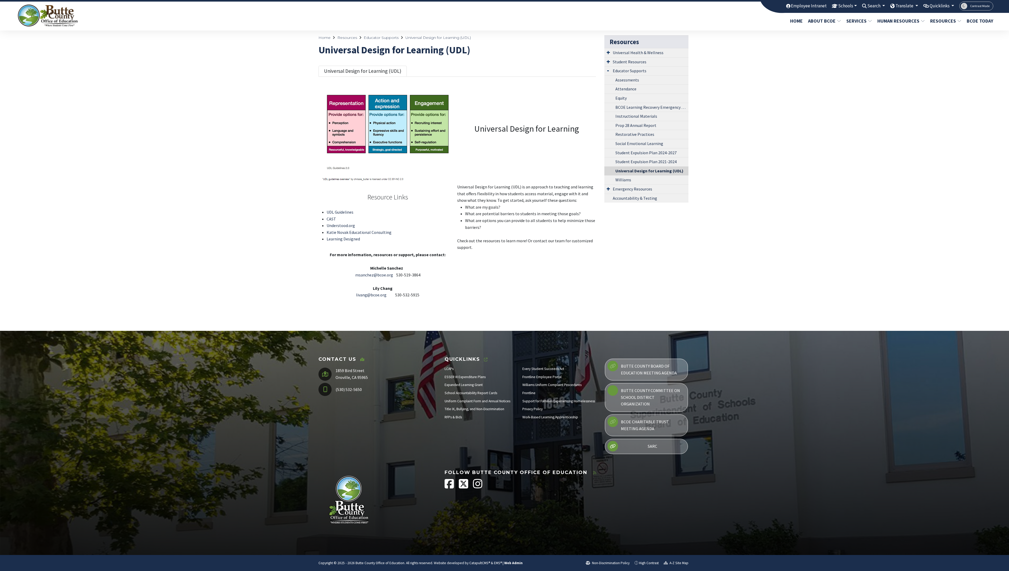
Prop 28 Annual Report (635, 125)
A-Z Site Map (678, 563)
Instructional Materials (636, 116)
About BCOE (822, 21)
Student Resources (629, 61)
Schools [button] (845, 6)
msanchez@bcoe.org (374, 274)
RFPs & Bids (453, 417)
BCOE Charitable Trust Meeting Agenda (645, 425)
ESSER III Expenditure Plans (465, 377)
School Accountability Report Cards (471, 393)
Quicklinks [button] (940, 6)
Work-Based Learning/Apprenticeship (550, 417)
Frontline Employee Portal (542, 377)
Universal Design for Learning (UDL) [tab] (362, 71)
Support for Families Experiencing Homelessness (558, 401)
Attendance (625, 88)
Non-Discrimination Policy (610, 563)
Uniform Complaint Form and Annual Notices (477, 401)
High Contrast (649, 563)
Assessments (627, 80)
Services (856, 21)
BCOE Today (978, 21)
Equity (621, 98)
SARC (652, 446)
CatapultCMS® (479, 563)
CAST (331, 219)
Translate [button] (904, 6)
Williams (623, 179)
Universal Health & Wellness (638, 52)
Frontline (529, 393)
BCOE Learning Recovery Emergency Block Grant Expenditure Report (651, 107)
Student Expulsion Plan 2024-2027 (646, 152)
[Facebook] (450, 486)
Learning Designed (343, 238)
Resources (943, 21)
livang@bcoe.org (371, 294)
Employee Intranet (809, 6)
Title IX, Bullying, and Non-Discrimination (474, 409)
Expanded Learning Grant (464, 385)
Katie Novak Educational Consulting (359, 232)
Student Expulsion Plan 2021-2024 (646, 161)
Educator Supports (381, 37)
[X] (464, 486)
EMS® (498, 563)
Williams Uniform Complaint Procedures (551, 385)
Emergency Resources (632, 189)
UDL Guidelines (340, 212)
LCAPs (449, 369)
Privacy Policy (532, 409)
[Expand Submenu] (608, 52)
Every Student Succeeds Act (543, 369)
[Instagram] (477, 486)
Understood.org (341, 225)
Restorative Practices (634, 134)
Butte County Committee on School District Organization (650, 397)
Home (796, 21)
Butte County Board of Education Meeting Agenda (649, 369)
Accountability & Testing (635, 198)
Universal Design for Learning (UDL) (438, 37)
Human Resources (898, 21)
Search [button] (874, 6)
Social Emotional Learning (639, 143)
